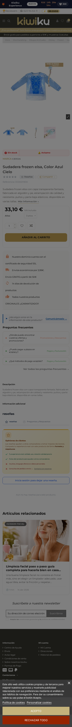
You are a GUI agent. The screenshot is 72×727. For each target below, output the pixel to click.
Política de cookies (14, 702)
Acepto (36, 711)
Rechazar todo (36, 720)
